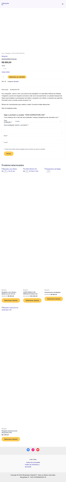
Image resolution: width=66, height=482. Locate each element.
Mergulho (8, 53)
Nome (6, 135)
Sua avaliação (8, 121)
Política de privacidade (33, 462)
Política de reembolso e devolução (32, 466)
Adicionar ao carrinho (17, 77)
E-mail (6, 142)
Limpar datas (6, 72)
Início (3, 53)
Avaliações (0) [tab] (14, 89)
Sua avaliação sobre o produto (16, 125)
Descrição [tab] (5, 89)
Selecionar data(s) (10, 300)
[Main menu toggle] (62, 4)
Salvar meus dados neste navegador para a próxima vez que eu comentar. (25, 149)
